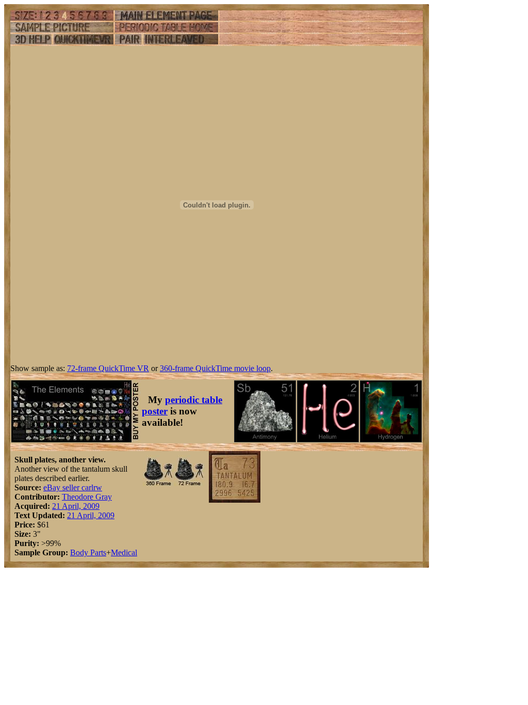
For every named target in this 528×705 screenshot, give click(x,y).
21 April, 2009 (76, 506)
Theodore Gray (87, 496)
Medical (124, 552)
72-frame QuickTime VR (108, 368)
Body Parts (88, 552)
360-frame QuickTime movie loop (215, 368)
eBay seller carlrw (72, 487)
